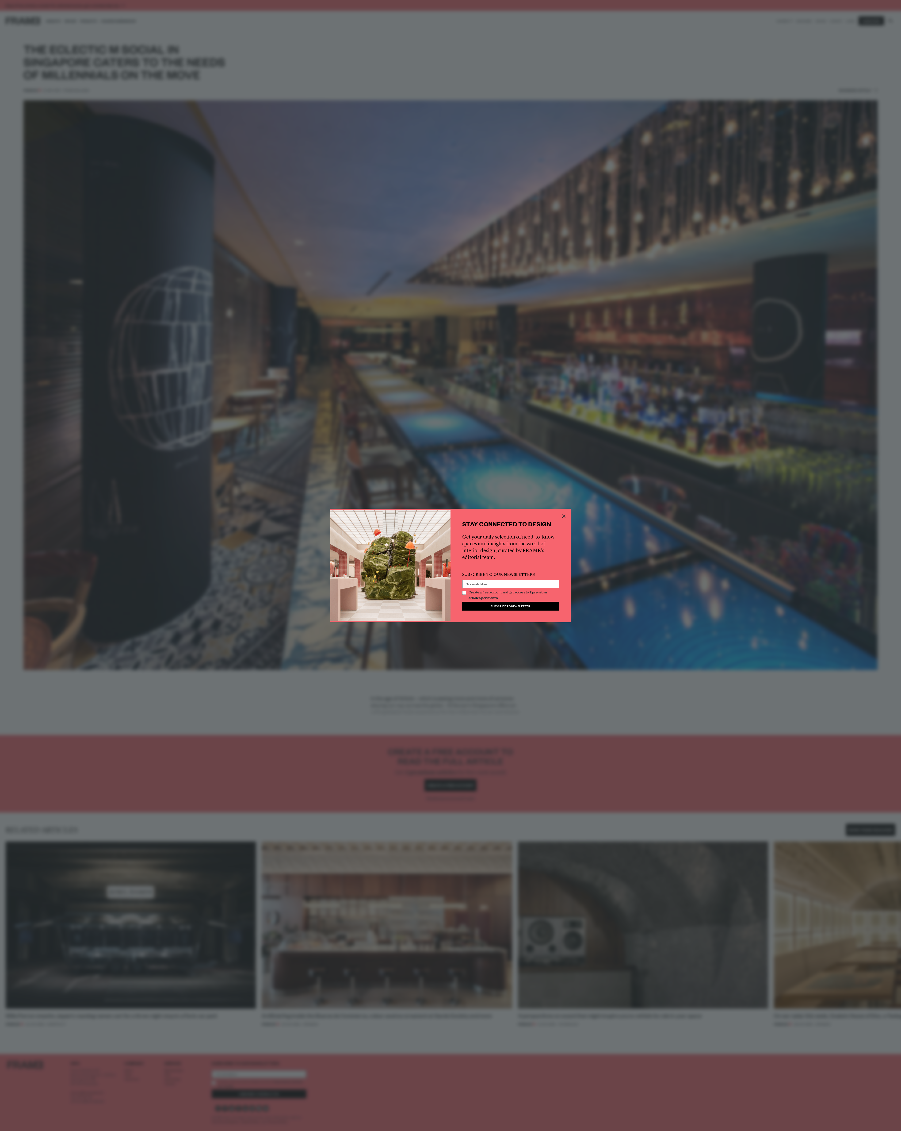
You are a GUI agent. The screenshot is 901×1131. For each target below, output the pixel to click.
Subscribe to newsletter (511, 606)
